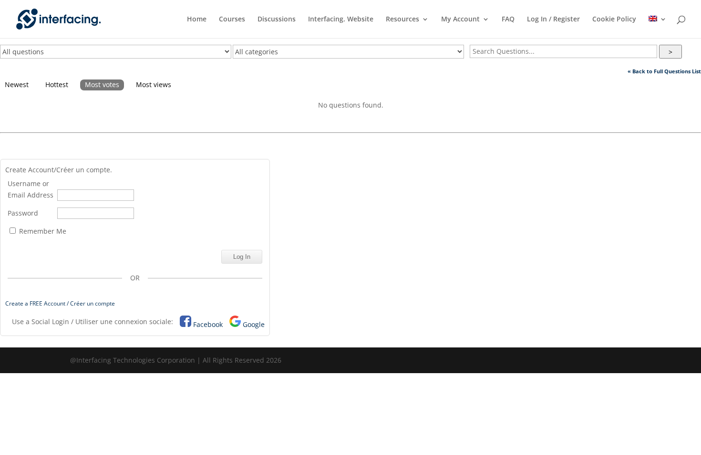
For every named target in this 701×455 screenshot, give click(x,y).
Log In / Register (553, 19)
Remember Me (41, 231)
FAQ (508, 19)
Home (196, 19)
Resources (402, 19)
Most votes (102, 84)
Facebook (208, 324)
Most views (153, 84)
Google (254, 324)
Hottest (56, 84)
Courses (232, 19)
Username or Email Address (30, 189)
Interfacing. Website (340, 19)
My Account (460, 19)
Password (23, 213)
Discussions (277, 19)
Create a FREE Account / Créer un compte (60, 303)
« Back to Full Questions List (664, 71)
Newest (17, 84)
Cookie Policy (614, 19)
